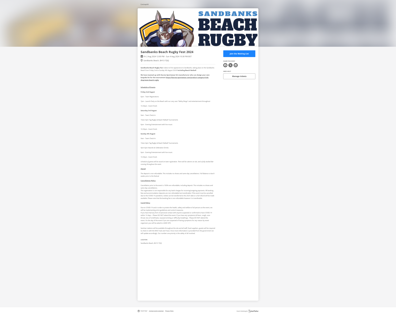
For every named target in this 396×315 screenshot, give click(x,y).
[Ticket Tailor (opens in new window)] (253, 311)
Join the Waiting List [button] (239, 53)
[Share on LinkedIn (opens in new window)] (236, 65)
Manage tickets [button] (239, 76)
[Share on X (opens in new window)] (230, 65)
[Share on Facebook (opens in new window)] (225, 65)
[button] (156, 311)
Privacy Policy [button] (169, 311)
